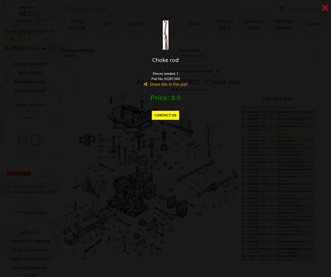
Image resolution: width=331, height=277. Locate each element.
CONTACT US (165, 115)
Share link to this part (167, 84)
